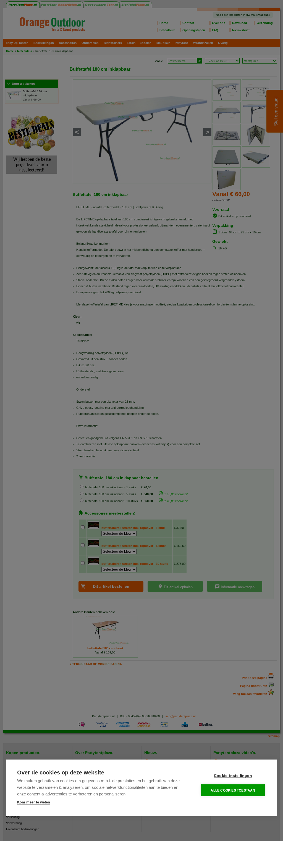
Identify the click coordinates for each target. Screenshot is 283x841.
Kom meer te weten (33, 802)
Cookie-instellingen (233, 776)
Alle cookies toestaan (233, 790)
